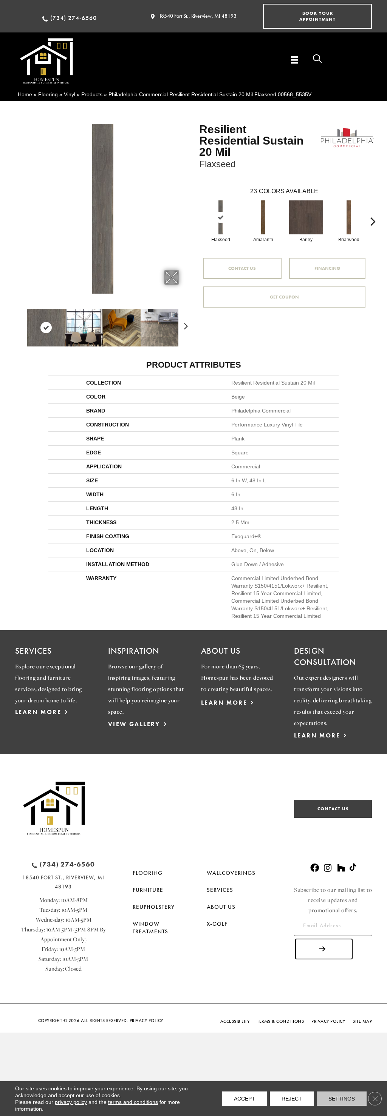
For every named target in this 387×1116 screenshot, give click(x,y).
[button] (317, 16)
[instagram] (327, 868)
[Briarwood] (349, 217)
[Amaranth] (263, 217)
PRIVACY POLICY (146, 1020)
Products (91, 94)
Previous (21, 324)
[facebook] (314, 868)
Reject (292, 1099)
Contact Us (242, 268)
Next (184, 324)
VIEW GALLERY (134, 724)
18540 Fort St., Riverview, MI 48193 (198, 15)
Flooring (48, 94)
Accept (244, 1099)
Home (25, 94)
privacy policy (71, 1102)
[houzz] (341, 868)
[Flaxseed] (221, 217)
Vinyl (69, 94)
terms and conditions (133, 1102)
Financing (327, 268)
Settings (341, 1099)
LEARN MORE (38, 712)
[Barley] (306, 217)
